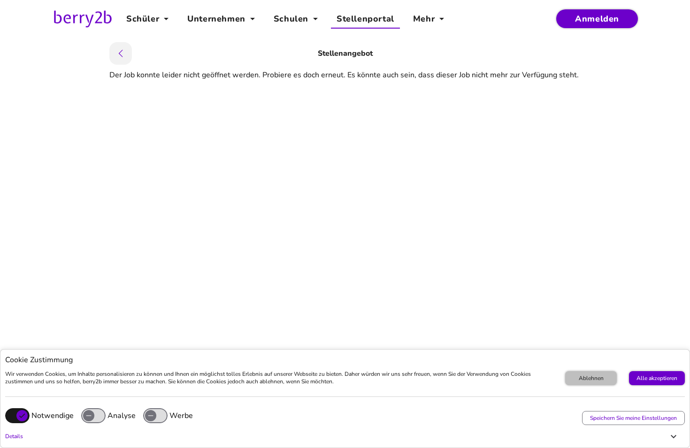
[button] (342, 436)
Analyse (121, 416)
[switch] (93, 415)
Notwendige (52, 416)
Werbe (181, 416)
